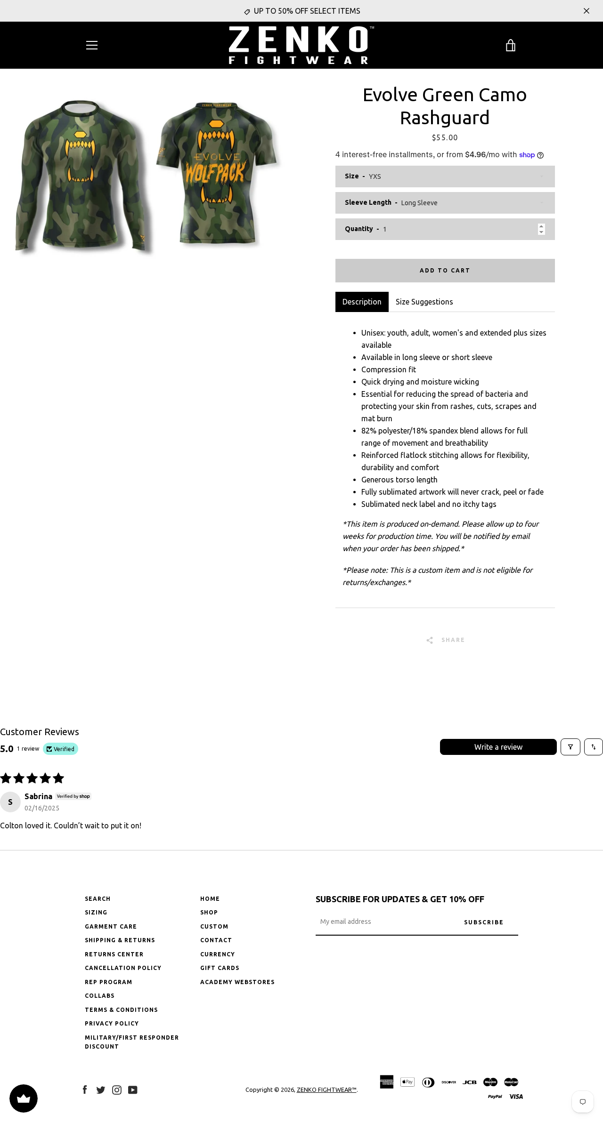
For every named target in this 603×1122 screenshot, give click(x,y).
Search (98, 899)
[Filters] (570, 746)
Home (210, 899)
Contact (216, 940)
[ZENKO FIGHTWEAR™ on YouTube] (133, 1089)
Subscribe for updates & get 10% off (400, 899)
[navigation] (92, 45)
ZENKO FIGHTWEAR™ (327, 1089)
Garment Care (111, 926)
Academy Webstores (237, 982)
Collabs (99, 996)
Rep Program (108, 982)
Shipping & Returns (120, 940)
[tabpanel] (445, 460)
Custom (214, 926)
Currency (217, 954)
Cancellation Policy (123, 968)
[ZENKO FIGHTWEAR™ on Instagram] (117, 1089)
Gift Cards (219, 968)
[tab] (424, 302)
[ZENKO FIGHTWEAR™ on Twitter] (101, 1089)
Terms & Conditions (121, 1010)
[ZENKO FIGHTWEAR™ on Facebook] (85, 1089)
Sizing (96, 912)
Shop (209, 912)
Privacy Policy (112, 1023)
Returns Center (114, 954)
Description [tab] (362, 301)
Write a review (498, 747)
